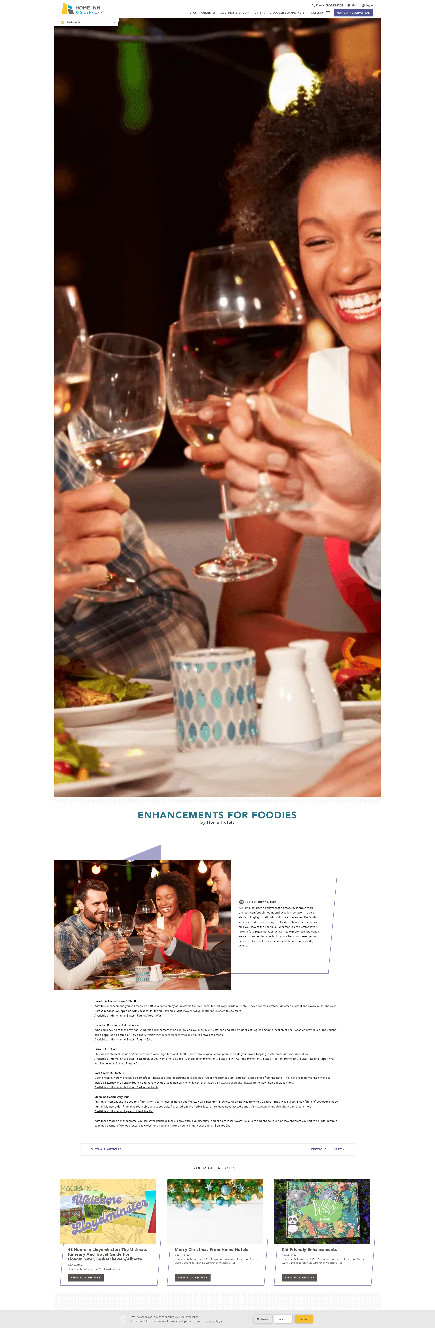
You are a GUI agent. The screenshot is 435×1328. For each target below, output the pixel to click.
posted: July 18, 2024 (260, 902)
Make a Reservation (354, 13)
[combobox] (85, 22)
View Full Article (86, 1277)
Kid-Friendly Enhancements (309, 1249)
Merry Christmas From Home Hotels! (212, 1249)
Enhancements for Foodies (217, 815)
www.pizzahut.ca (297, 1054)
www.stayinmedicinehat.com (275, 1106)
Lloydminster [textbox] (73, 22)
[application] (217, 1319)
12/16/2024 (182, 1255)
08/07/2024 (289, 1255)
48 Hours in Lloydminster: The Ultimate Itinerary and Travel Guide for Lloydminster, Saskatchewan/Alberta (108, 1254)
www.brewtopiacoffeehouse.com (204, 1011)
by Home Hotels (217, 822)
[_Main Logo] (91, 8)
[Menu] (328, 12)
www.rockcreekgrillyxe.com (239, 1082)
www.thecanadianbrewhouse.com (175, 1034)
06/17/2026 (75, 1265)
